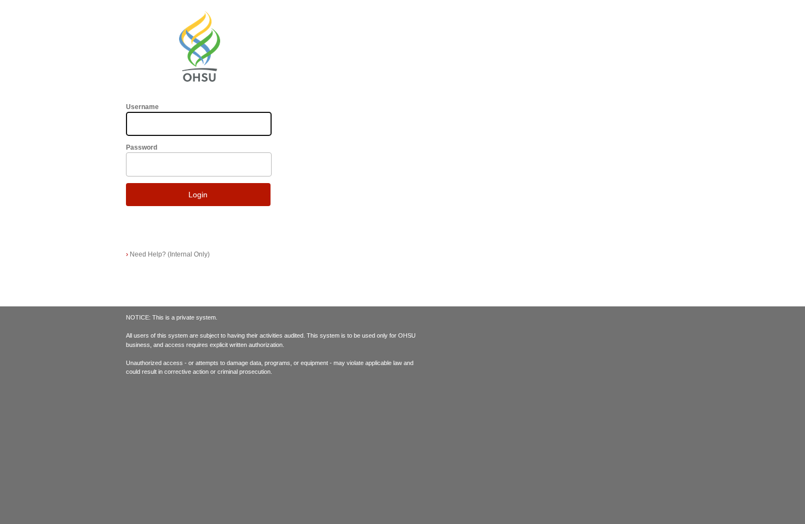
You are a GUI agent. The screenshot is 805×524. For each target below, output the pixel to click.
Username (142, 107)
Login (198, 194)
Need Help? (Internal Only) (168, 254)
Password (141, 147)
